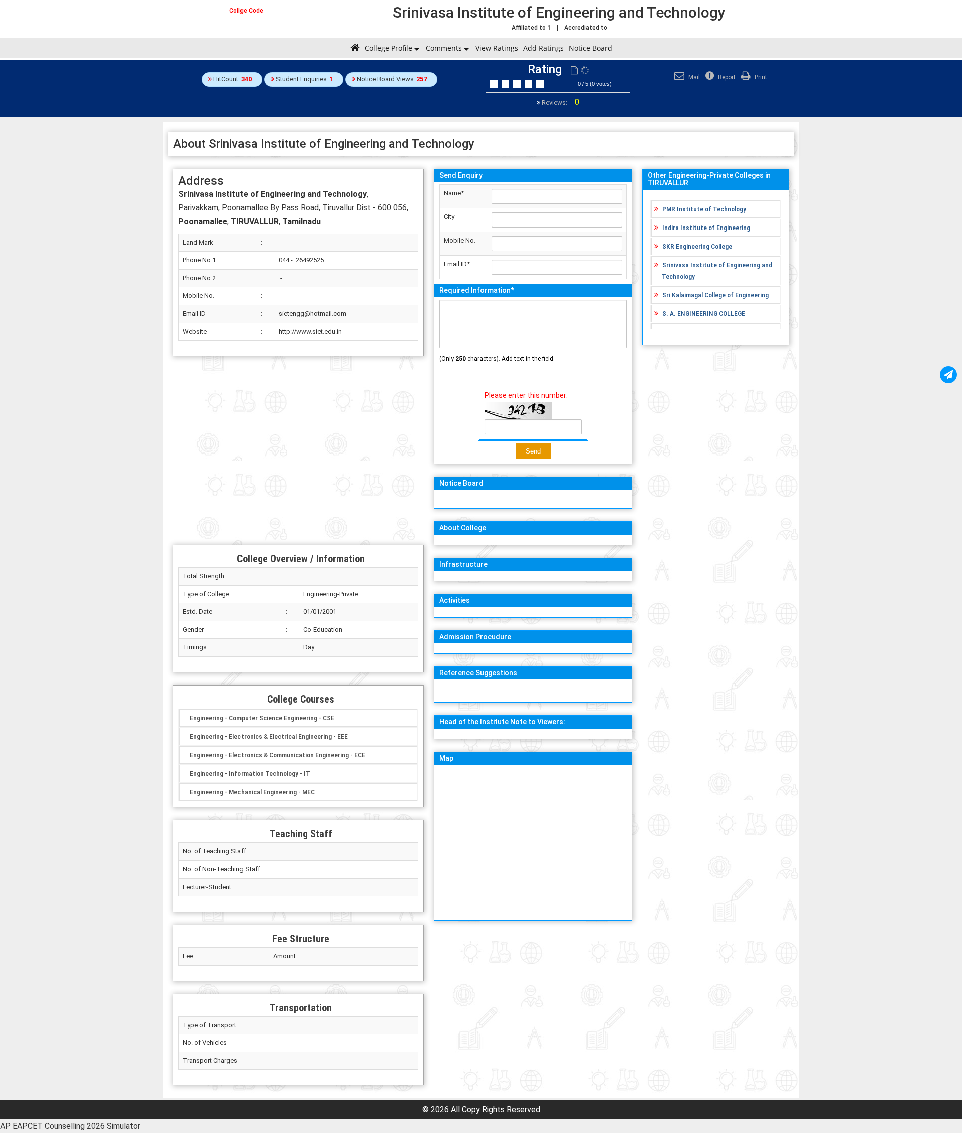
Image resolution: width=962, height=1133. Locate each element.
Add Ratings (543, 48)
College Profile (388, 48)
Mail (693, 77)
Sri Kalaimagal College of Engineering (715, 295)
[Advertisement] (298, 450)
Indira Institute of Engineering (706, 227)
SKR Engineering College (697, 246)
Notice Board (590, 48)
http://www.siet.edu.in (310, 331)
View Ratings (496, 48)
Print (760, 77)
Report (726, 77)
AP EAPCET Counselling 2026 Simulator (70, 1126)
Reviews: (559, 102)
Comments (444, 48)
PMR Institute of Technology (704, 209)
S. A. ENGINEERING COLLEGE (703, 313)
